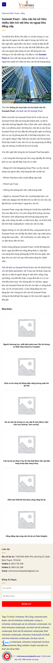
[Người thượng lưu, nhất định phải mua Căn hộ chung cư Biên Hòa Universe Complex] (26, 327)
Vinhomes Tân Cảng (24, 617)
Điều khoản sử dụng (30, 659)
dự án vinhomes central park (34, 624)
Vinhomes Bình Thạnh (10, 13)
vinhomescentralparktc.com (28, 656)
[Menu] (4, 4)
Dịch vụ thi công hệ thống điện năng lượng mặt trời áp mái (26, 384)
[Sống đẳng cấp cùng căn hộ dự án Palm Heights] (26, 519)
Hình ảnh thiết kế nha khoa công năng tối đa (26, 500)
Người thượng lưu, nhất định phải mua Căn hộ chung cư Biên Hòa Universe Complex (26, 345)
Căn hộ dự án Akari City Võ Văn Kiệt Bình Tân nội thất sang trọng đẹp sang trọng (26, 462)
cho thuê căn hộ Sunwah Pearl (29, 111)
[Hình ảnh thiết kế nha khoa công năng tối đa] (26, 483)
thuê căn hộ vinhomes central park (28, 631)
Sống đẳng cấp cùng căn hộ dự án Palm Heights (26, 536)
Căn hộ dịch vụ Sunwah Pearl (15, 267)
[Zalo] (6, 642)
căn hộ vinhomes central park (20, 620)
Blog (23, 13)
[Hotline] (7, 656)
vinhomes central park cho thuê (35, 635)
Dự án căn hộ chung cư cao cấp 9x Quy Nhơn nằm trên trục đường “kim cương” (26, 423)
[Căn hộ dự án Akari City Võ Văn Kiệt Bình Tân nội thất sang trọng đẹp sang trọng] (26, 444)
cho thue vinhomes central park (15, 638)
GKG (17, 649)
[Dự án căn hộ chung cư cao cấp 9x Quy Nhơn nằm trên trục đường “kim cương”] (26, 405)
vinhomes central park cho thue (35, 642)
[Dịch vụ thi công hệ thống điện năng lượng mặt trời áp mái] (26, 366)
